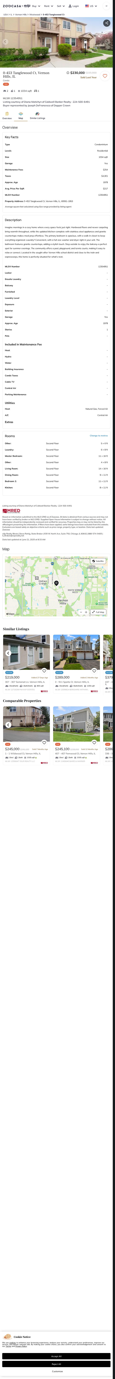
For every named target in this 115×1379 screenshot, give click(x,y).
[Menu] (106, 6)
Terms (8, 1346)
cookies (12, 1342)
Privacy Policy (21, 1346)
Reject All (56, 1363)
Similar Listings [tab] (37, 118)
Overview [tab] (7, 118)
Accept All (56, 1356)
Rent (46, 6)
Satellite (100, 561)
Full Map (100, 612)
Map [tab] (21, 118)
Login (76, 6)
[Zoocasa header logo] (16, 6)
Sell (59, 6)
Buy (34, 6)
